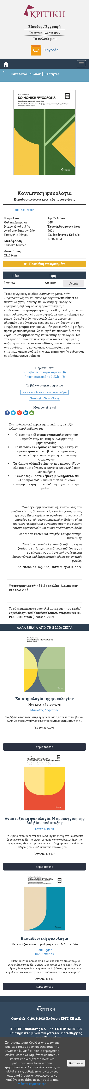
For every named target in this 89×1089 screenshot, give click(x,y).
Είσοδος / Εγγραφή (44, 26)
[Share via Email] (31, 413)
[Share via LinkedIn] (25, 413)
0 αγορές (51, 49)
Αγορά (73, 283)
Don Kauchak (44, 954)
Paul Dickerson (23, 210)
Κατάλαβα (76, 1063)
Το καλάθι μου (45, 38)
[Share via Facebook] (7, 413)
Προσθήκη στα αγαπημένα (47, 264)
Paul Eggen (44, 950)
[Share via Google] (19, 413)
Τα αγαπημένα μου (44, 32)
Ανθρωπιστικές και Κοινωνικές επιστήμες (44, 392)
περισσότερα (44, 747)
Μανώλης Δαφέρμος (44, 710)
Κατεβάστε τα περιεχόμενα (42, 372)
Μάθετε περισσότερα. (32, 1084)
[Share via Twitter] (13, 413)
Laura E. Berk (44, 829)
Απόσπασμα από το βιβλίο (42, 377)
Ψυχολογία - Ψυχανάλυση (44, 398)
